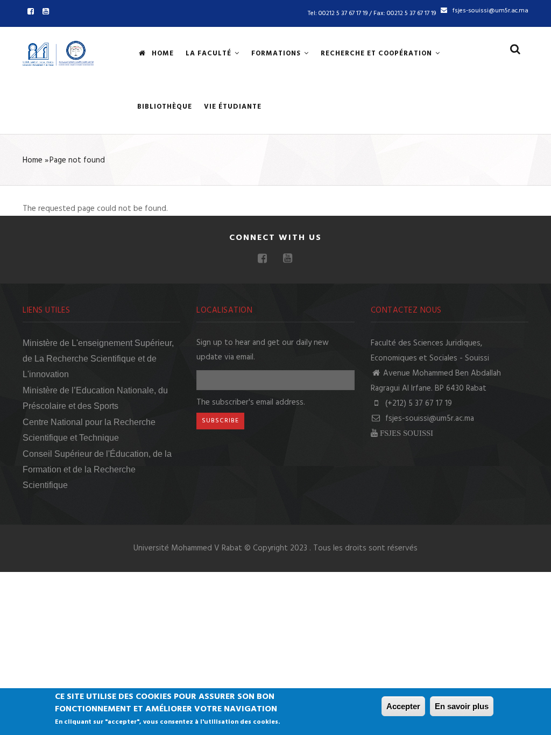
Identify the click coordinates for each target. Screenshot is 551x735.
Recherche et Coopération (377, 53)
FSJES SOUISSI (406, 433)
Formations (277, 53)
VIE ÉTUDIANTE (233, 106)
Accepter (403, 706)
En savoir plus (462, 706)
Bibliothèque (164, 106)
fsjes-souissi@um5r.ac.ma (428, 418)
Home (162, 53)
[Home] (58, 51)
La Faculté (210, 53)
